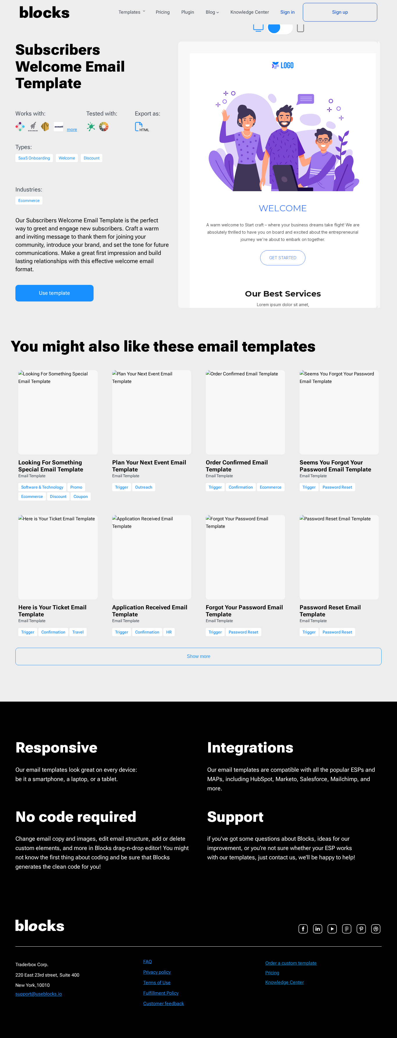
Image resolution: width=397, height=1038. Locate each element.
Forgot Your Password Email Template (244, 611)
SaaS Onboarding (34, 158)
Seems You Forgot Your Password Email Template (335, 466)
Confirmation (241, 487)
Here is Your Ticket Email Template (52, 611)
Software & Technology (42, 487)
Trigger (121, 487)
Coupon (81, 496)
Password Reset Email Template (330, 611)
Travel (78, 632)
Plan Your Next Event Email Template (149, 466)
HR (169, 632)
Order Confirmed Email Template (237, 466)
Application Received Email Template (149, 611)
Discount (91, 158)
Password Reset (337, 487)
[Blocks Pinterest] (361, 925)
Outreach (143, 487)
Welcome (67, 158)
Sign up (340, 12)
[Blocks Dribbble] (376, 925)
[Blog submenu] (217, 12)
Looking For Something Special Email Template (50, 466)
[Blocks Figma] (347, 925)
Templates (129, 12)
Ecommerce (29, 200)
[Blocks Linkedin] (317, 925)
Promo (76, 487)
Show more (198, 656)
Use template (54, 293)
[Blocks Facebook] (303, 925)
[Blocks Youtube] (332, 925)
